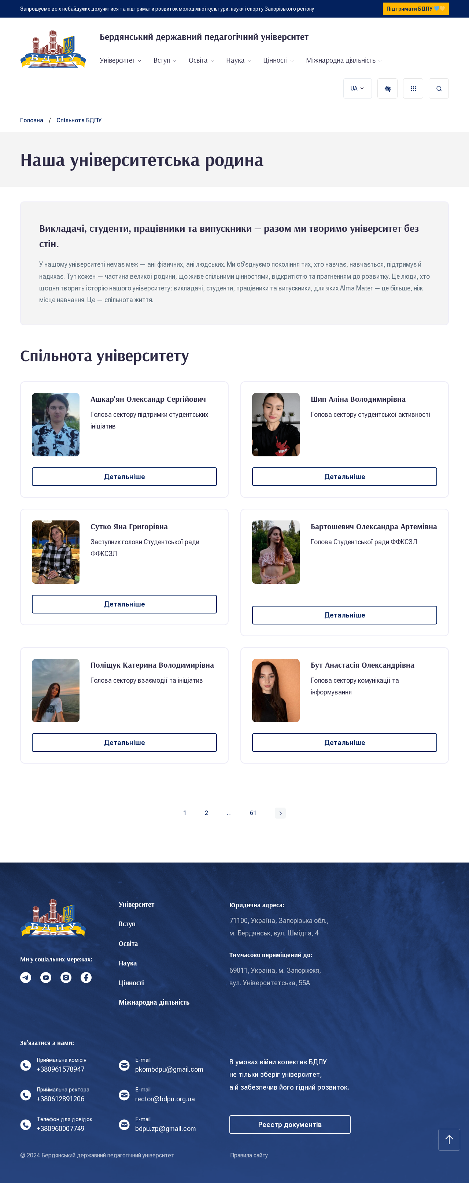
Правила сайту (249, 1155)
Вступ (162, 59)
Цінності (275, 59)
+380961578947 (60, 1069)
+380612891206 (60, 1099)
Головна (31, 120)
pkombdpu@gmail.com (169, 1069)
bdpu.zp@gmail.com (165, 1128)
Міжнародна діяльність (341, 59)
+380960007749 (60, 1128)
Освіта (198, 59)
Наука (235, 59)
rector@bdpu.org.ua (165, 1099)
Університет (117, 59)
